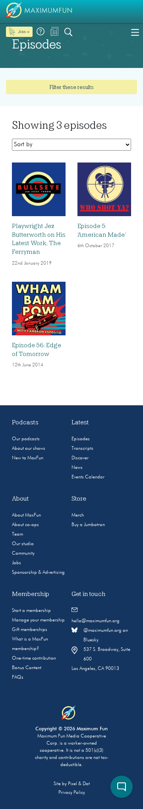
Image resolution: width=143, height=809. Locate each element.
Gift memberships (29, 629)
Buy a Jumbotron (88, 525)
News (77, 467)
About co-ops (25, 525)
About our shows (28, 448)
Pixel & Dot (79, 784)
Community (23, 553)
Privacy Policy (71, 792)
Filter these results (71, 87)
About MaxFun (26, 515)
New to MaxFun (27, 458)
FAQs (17, 677)
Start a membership (31, 610)
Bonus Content (26, 668)
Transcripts (82, 448)
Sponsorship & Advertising (38, 572)
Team (17, 534)
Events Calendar (88, 477)
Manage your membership (38, 620)
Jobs (16, 563)
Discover (80, 458)
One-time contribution (34, 658)
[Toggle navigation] (135, 32)
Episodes (81, 439)
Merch (78, 515)
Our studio (23, 544)
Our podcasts (26, 439)
